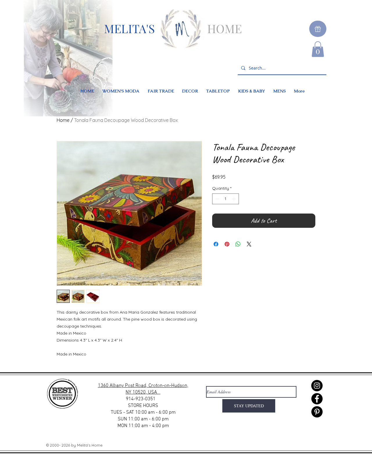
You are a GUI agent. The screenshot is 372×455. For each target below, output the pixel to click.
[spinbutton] (225, 199)
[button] (317, 49)
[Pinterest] (317, 411)
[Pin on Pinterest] (226, 244)
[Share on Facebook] (215, 244)
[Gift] (317, 29)
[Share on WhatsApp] (238, 244)
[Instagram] (317, 385)
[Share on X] (249, 244)
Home (63, 120)
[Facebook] (317, 398)
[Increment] (234, 199)
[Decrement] (216, 199)
